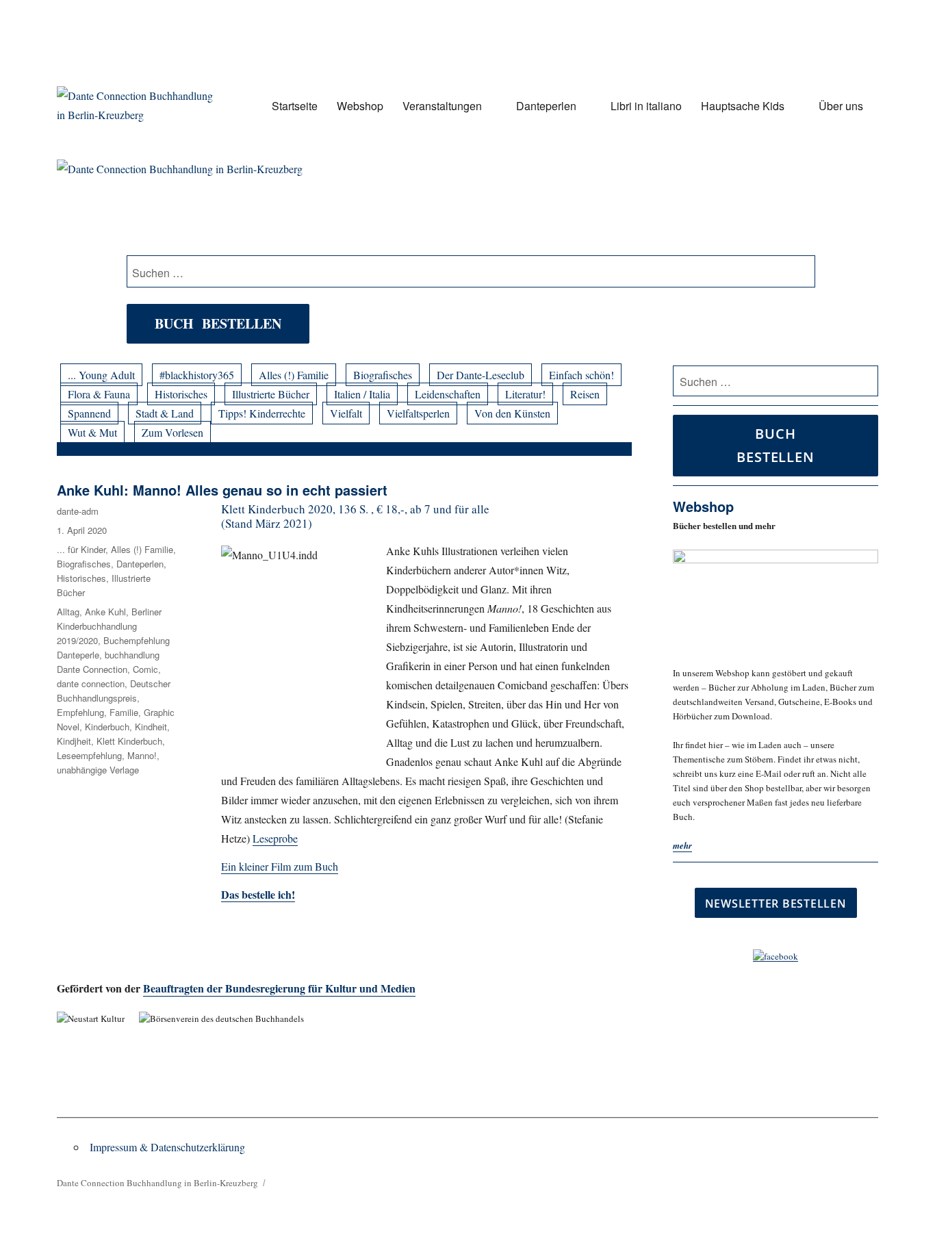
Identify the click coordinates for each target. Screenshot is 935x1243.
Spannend (89, 413)
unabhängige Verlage (98, 769)
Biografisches (382, 375)
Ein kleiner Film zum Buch (279, 866)
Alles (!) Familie (294, 375)
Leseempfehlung (89, 755)
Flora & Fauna (99, 394)
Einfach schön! (581, 375)
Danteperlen (546, 106)
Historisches (181, 394)
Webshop (360, 106)
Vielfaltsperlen (418, 413)
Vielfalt (346, 413)
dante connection (91, 683)
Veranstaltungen (442, 106)
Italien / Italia (362, 394)
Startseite (295, 106)
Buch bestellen (218, 323)
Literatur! (525, 394)
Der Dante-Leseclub (480, 375)
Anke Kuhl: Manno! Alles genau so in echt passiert (222, 490)
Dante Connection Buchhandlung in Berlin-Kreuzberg (157, 1183)
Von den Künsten (512, 413)
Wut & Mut (92, 432)
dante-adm (78, 510)
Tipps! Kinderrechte (261, 413)
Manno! (142, 755)
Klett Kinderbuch (129, 740)
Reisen (585, 394)
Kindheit (151, 726)
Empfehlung (80, 712)
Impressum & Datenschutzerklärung (167, 1147)
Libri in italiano (646, 106)
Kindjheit (74, 740)
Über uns (841, 106)
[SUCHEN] (866, 381)
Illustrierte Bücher (270, 394)
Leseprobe (275, 838)
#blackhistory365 (196, 375)
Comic (145, 669)
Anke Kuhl (105, 611)
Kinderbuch (107, 726)
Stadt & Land (165, 413)
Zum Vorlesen (172, 432)
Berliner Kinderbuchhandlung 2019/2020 (109, 626)
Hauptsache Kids (742, 106)
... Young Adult (101, 375)
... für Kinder (81, 549)
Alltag (68, 611)
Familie (124, 712)
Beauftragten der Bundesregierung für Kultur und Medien (279, 988)
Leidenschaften (448, 394)
